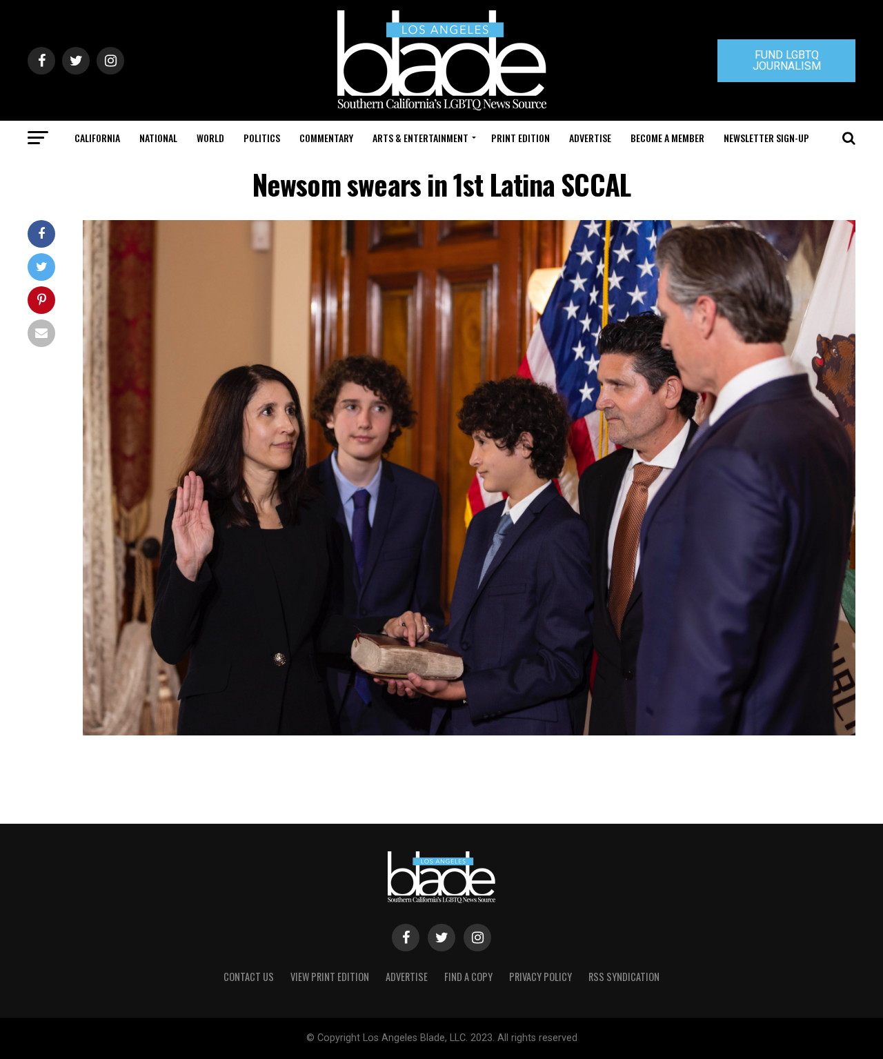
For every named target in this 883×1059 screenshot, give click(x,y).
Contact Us (249, 976)
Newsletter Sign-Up (766, 137)
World (210, 137)
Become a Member (667, 137)
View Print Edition (329, 976)
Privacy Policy (540, 976)
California (97, 137)
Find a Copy (468, 976)
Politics (262, 137)
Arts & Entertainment (420, 137)
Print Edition (520, 137)
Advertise (590, 137)
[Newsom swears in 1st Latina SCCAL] (469, 731)
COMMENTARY (326, 137)
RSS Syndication (623, 976)
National (158, 137)
